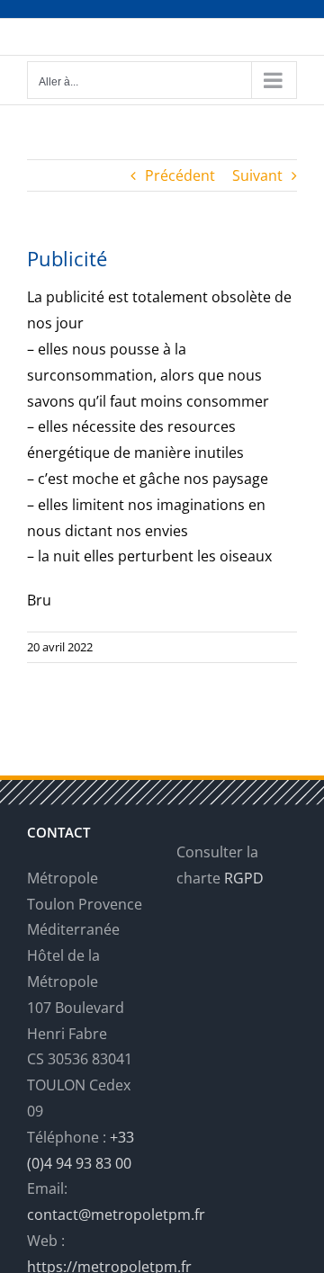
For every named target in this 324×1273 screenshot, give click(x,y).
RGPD (244, 878)
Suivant (257, 175)
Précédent (180, 175)
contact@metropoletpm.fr (116, 1214)
